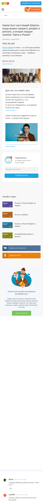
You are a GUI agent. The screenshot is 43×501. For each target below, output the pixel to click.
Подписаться (21, 175)
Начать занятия (21, 313)
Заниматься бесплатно (31, 3)
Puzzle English (7, 47)
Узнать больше (7, 64)
